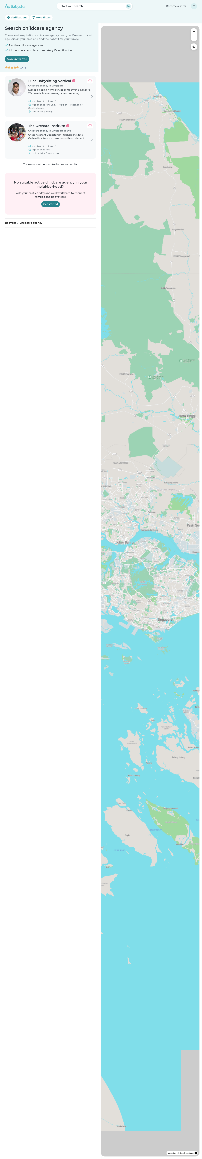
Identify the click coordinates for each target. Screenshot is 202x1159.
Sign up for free (17, 58)
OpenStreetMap (186, 1153)
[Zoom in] (194, 31)
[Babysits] (15, 6)
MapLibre (172, 1153)
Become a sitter (176, 6)
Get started (50, 204)
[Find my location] (194, 46)
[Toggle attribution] (196, 1153)
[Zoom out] (194, 38)
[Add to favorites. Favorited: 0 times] (90, 80)
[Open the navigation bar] (194, 6)
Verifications (18, 17)
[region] (150, 591)
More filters (43, 17)
